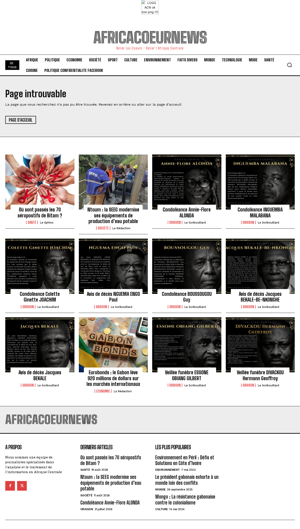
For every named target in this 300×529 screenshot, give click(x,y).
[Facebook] (10, 486)
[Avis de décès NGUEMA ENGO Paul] (113, 266)
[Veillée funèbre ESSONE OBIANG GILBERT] (186, 345)
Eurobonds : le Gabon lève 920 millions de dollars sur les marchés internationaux (113, 378)
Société (103, 228)
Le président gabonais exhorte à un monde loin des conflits (187, 480)
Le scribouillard (195, 222)
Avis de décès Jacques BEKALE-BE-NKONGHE (260, 297)
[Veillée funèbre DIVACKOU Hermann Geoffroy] (260, 345)
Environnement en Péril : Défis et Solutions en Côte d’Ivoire (184, 460)
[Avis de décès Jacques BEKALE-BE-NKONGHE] (260, 266)
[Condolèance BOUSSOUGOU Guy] (186, 266)
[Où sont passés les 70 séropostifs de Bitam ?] (39, 182)
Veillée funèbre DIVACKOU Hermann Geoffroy (260, 375)
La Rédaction (121, 228)
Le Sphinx (46, 222)
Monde (160, 489)
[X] (22, 486)
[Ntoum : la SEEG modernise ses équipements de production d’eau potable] (113, 182)
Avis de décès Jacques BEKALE (39, 375)
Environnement (167, 469)
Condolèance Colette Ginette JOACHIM (40, 297)
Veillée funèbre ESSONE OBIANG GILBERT (186, 375)
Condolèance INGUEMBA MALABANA (260, 212)
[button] (289, 65)
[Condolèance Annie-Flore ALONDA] (186, 182)
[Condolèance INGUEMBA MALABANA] (260, 182)
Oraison (175, 222)
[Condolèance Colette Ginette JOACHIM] (39, 266)
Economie (103, 391)
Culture (161, 509)
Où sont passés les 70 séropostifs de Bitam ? (40, 212)
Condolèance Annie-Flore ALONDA (187, 212)
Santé (32, 222)
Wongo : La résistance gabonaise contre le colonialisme (185, 499)
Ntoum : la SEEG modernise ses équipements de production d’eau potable (113, 215)
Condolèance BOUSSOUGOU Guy (187, 297)
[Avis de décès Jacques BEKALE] (39, 345)
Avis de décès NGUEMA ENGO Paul (113, 297)
